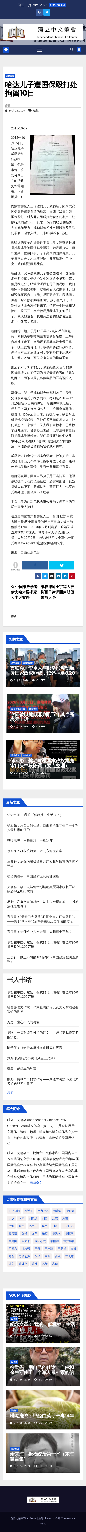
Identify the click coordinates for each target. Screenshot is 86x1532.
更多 (10, 1092)
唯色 (21, 1226)
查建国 (13, 1241)
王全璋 (49, 1248)
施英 (45, 1233)
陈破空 (23, 1263)
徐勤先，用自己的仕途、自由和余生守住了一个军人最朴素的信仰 (42, 1372)
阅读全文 (36, 1183)
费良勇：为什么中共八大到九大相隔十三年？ (39, 931)
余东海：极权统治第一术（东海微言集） (36, 851)
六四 (21, 1218)
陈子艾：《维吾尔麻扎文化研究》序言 (34, 1047)
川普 (55, 1226)
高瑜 (55, 1263)
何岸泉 (57, 1210)
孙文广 (33, 1226)
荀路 (47, 1256)
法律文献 (27, 755)
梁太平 (26, 1241)
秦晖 (73, 1248)
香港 (34, 1263)
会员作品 (15, 1449)
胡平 (37, 1256)
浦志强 (26, 1248)
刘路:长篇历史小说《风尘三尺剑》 (32, 1058)
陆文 (11, 1263)
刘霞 (65, 1218)
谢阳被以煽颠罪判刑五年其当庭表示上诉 (42, 716)
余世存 (70, 1210)
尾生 (45, 1226)
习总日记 (14, 1210)
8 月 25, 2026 (22, 1422)
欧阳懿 (54, 1241)
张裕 (24, 1233)
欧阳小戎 (40, 1241)
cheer (41, 680)
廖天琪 (13, 1233)
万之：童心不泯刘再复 (23, 1022)
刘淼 (45, 1218)
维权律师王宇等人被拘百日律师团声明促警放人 (57, 592)
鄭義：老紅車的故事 (21, 1068)
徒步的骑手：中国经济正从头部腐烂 (33, 876)
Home (43, 1523)
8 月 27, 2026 (22, 1336)
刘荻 (55, 1218)
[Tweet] (62, 565)
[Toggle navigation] (39, 49)
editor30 (45, 1336)
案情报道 (10, 76)
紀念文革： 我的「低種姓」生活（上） (35, 815)
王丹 (37, 1248)
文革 (34, 1233)
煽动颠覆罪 (28, 663)
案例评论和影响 (18, 709)
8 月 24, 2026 (22, 1466)
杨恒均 (69, 1233)
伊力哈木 (43, 1210)
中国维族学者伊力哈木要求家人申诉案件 (24, 592)
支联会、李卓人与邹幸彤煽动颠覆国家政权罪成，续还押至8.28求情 (42, 673)
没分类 (14, 1319)
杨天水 (56, 1233)
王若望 (62, 1248)
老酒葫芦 (24, 1256)
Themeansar (68, 1518)
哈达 (36, 110)
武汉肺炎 (69, 1241)
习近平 (28, 1210)
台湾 (11, 1226)
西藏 (58, 1256)
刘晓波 (33, 1218)
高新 (45, 1263)
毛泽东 (13, 1248)
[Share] (35, 565)
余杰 (11, 1218)
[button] (71, 49)
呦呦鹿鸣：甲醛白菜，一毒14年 (30, 840)
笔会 (11, 1256)
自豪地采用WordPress (23, 1518)
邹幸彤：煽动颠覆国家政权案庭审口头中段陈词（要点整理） (42, 763)
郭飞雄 (69, 1256)
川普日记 (68, 1226)
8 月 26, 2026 (22, 1379)
